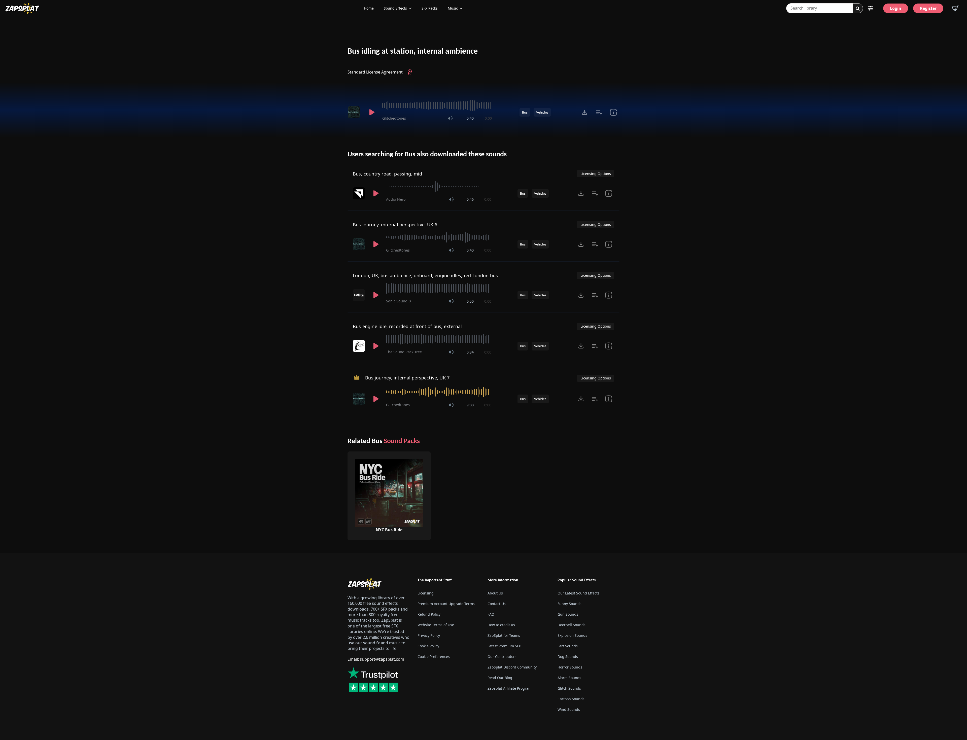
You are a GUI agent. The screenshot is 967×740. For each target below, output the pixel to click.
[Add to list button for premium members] (599, 112)
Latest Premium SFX (504, 646)
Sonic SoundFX (398, 301)
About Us (495, 593)
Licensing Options (595, 173)
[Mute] (450, 118)
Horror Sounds (570, 667)
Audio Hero (396, 199)
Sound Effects (395, 8)
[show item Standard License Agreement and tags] (613, 112)
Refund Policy (429, 614)
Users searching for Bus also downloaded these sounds (427, 154)
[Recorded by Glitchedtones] (354, 112)
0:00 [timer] (488, 118)
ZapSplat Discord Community (512, 667)
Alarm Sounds (569, 677)
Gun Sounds (568, 614)
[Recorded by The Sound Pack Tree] (359, 346)
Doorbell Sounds (571, 624)
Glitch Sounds (569, 688)
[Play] (371, 112)
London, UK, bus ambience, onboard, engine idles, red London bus (425, 275)
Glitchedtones (394, 118)
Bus (525, 112)
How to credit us (501, 624)
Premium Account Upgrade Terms (446, 603)
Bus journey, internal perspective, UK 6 (395, 225)
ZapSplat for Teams (504, 635)
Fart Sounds (568, 646)
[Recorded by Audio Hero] (359, 193)
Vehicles (542, 112)
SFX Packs (430, 8)
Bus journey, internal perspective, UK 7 (407, 378)
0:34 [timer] (470, 352)
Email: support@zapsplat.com (376, 659)
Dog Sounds (568, 656)
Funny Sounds (569, 603)
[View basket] (955, 8)
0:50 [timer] (470, 301)
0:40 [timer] (470, 118)
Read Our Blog (500, 677)
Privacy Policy (429, 635)
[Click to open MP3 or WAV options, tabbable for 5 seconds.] (584, 112)
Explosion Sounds (572, 635)
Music (453, 8)
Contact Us (497, 603)
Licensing (426, 593)
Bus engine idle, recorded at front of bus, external (407, 326)
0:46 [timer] (470, 199)
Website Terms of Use (436, 624)
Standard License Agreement (375, 72)
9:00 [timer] (470, 405)
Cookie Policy (428, 646)
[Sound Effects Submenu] (412, 8)
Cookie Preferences (434, 656)
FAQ (491, 614)
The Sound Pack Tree (404, 351)
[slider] (437, 105)
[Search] (858, 9)
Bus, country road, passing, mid (387, 174)
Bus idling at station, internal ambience (413, 52)
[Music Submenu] (462, 8)
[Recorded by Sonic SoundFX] (359, 295)
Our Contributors (502, 656)
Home (369, 8)
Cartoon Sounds (571, 698)
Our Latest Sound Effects (578, 593)
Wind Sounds (569, 709)
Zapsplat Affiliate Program (510, 688)
